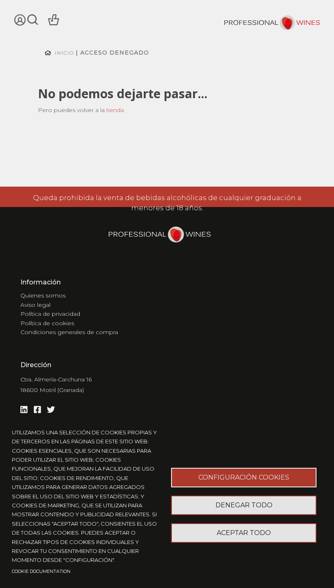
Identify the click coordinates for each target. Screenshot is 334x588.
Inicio (64, 53)
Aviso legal (35, 304)
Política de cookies (47, 323)
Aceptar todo (244, 533)
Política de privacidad (50, 313)
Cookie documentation (41, 571)
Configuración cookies (243, 477)
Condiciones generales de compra (69, 332)
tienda (115, 110)
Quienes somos (43, 295)
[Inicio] (272, 23)
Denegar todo (243, 505)
